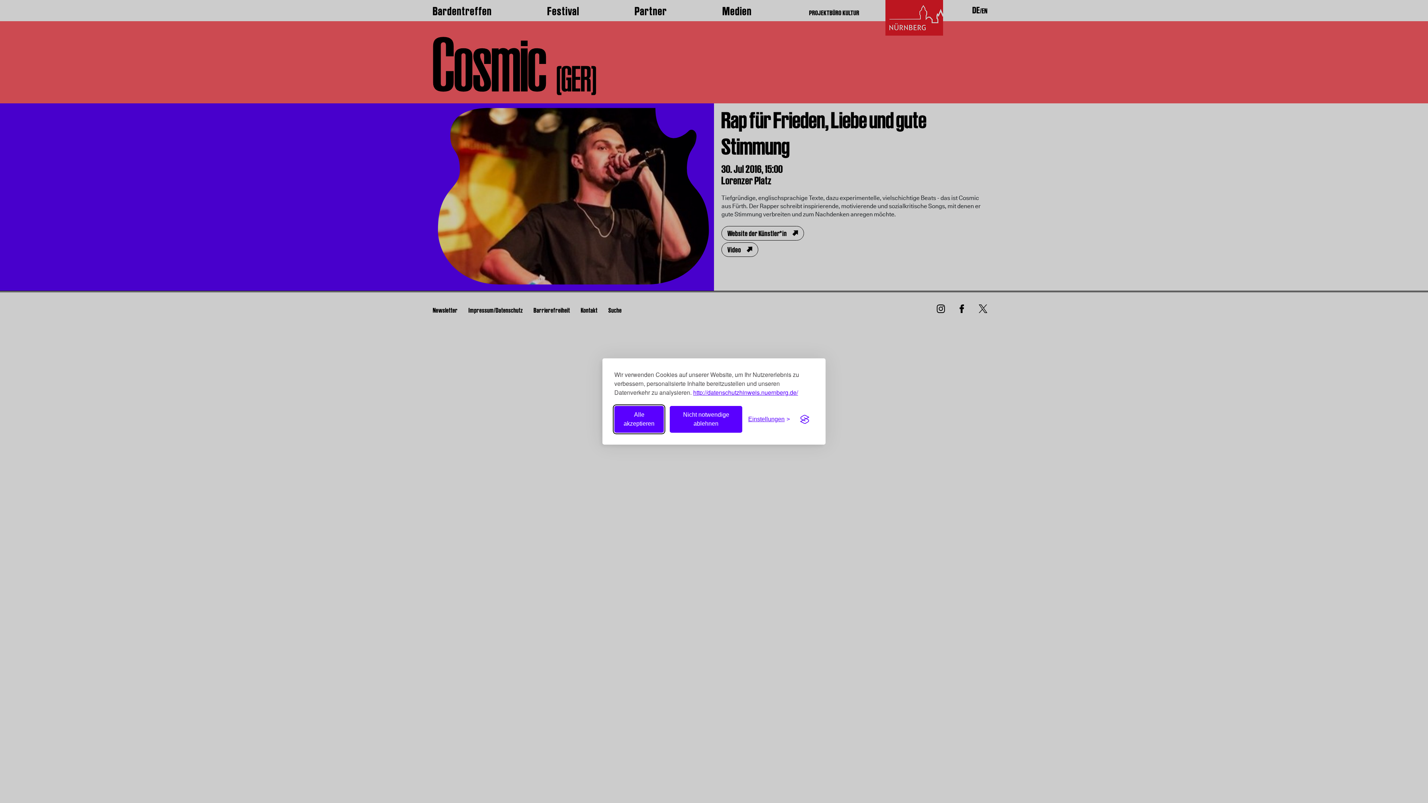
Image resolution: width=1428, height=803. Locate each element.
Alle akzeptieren (639, 419)
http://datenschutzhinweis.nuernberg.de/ (745, 392)
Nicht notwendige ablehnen (706, 419)
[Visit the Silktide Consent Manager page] (805, 419)
